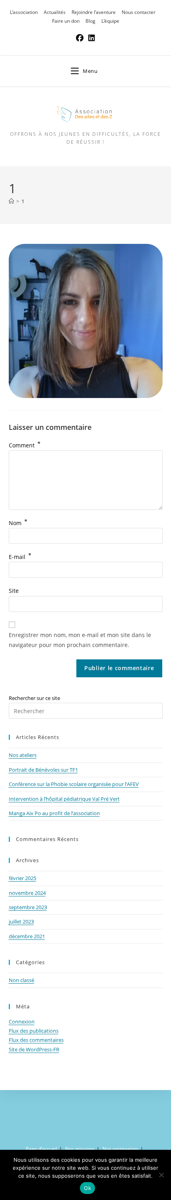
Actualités (55, 12)
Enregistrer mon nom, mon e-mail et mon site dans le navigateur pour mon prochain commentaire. (80, 640)
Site (14, 590)
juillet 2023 (21, 921)
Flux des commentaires (36, 1039)
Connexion (22, 1021)
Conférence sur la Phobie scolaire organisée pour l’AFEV (74, 784)
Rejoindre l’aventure (94, 12)
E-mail (20, 557)
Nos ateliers (23, 755)
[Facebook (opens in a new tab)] (80, 38)
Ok (87, 1188)
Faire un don (66, 21)
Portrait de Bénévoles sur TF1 (43, 769)
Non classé (21, 980)
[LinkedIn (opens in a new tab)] (91, 38)
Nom (18, 523)
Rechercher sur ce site (34, 698)
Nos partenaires (120, 1148)
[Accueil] (11, 201)
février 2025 (22, 878)
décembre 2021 (27, 936)
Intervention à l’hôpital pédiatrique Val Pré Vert (64, 798)
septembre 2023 (28, 907)
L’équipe (110, 21)
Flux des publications (33, 1030)
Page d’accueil (41, 1148)
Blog (90, 21)
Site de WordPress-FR (34, 1049)
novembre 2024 (27, 892)
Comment (25, 445)
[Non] (161, 1175)
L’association (24, 12)
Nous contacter (138, 12)
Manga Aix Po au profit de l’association (54, 813)
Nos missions (80, 1148)
